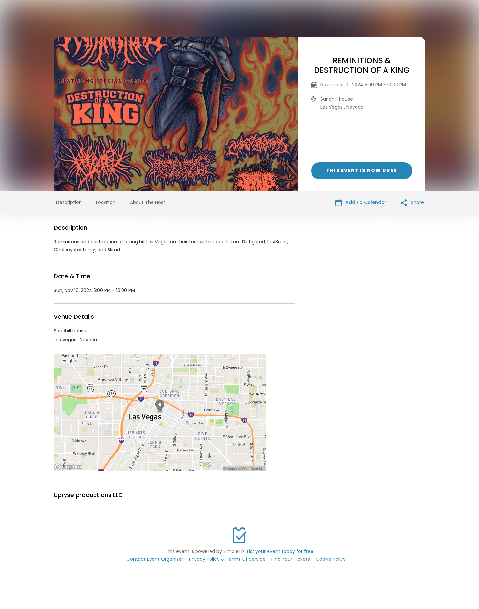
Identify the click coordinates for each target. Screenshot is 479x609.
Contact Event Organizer (154, 559)
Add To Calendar (365, 202)
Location (106, 202)
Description (69, 202)
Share (417, 202)
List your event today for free (280, 551)
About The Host (147, 202)
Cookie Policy (331, 559)
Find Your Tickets (290, 559)
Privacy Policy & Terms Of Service (227, 559)
